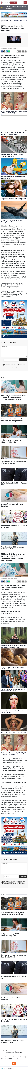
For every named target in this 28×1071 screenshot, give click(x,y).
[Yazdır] (18, 51)
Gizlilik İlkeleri (21, 1057)
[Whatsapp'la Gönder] (9, 51)
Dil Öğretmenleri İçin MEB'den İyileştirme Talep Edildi (16, 7)
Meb (11, 20)
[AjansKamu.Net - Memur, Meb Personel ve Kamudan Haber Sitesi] (9, 2)
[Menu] (25, 2)
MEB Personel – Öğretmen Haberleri (17, 1058)
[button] (20, 51)
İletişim (15, 1057)
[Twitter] (4, 51)
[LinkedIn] (7, 51)
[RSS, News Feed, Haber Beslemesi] (14, 1063)
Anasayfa (5, 20)
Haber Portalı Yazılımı (9, 1068)
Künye (9, 1057)
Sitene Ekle (4, 1058)
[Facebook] (2, 51)
